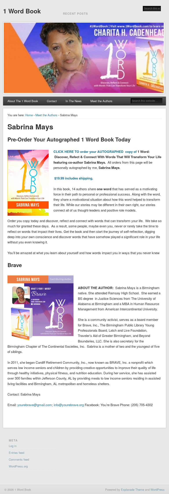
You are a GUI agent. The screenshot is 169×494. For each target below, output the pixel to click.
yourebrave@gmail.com (34, 404)
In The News (74, 101)
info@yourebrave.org (69, 404)
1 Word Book (22, 10)
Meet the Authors (101, 101)
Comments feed (19, 459)
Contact (52, 101)
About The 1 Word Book (22, 101)
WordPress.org (18, 466)
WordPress (158, 489)
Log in (13, 446)
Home (29, 115)
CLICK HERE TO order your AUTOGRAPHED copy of (95, 151)
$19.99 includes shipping (73, 178)
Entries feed (16, 453)
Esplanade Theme (132, 489)
